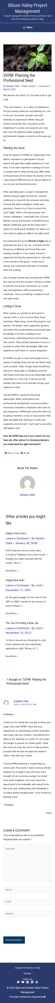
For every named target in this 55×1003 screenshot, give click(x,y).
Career (32, 86)
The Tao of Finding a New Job (22, 623)
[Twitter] (18, 982)
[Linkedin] (32, 982)
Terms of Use (33, 967)
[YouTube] (23, 982)
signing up (14, 313)
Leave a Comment (17, 538)
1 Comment (43, 86)
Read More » (12, 570)
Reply (49, 813)
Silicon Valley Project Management (27, 8)
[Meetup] (36, 982)
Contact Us (20, 967)
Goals (25, 86)
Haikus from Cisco (16, 533)
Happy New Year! (15, 580)
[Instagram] (27, 982)
